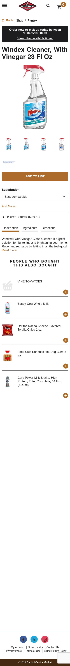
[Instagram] (44, 639)
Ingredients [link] (29, 228)
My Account (17, 647)
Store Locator (35, 647)
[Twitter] (34, 639)
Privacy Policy (14, 650)
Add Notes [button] (9, 206)
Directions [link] (48, 228)
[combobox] (35, 197)
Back (9, 20)
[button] (9, 144)
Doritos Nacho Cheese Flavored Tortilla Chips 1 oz (39, 327)
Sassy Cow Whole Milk (33, 303)
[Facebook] (23, 639)
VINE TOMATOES (30, 281)
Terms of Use (33, 650)
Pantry (32, 20)
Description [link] (10, 228)
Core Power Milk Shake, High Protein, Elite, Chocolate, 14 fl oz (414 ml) (40, 381)
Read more (9, 250)
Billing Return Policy (55, 650)
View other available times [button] (35, 38)
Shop (19, 20)
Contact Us (52, 647)
